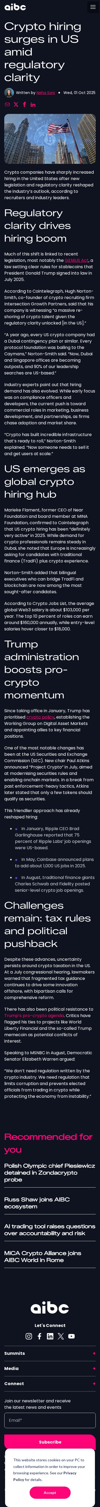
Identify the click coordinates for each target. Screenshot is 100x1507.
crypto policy (40, 717)
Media (11, 1368)
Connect (14, 1384)
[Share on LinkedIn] (33, 105)
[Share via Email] (7, 105)
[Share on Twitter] (16, 105)
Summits (14, 1353)
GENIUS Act (77, 260)
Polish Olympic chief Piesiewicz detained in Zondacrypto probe (49, 1173)
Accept (50, 1492)
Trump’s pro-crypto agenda (34, 1016)
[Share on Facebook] (24, 105)
